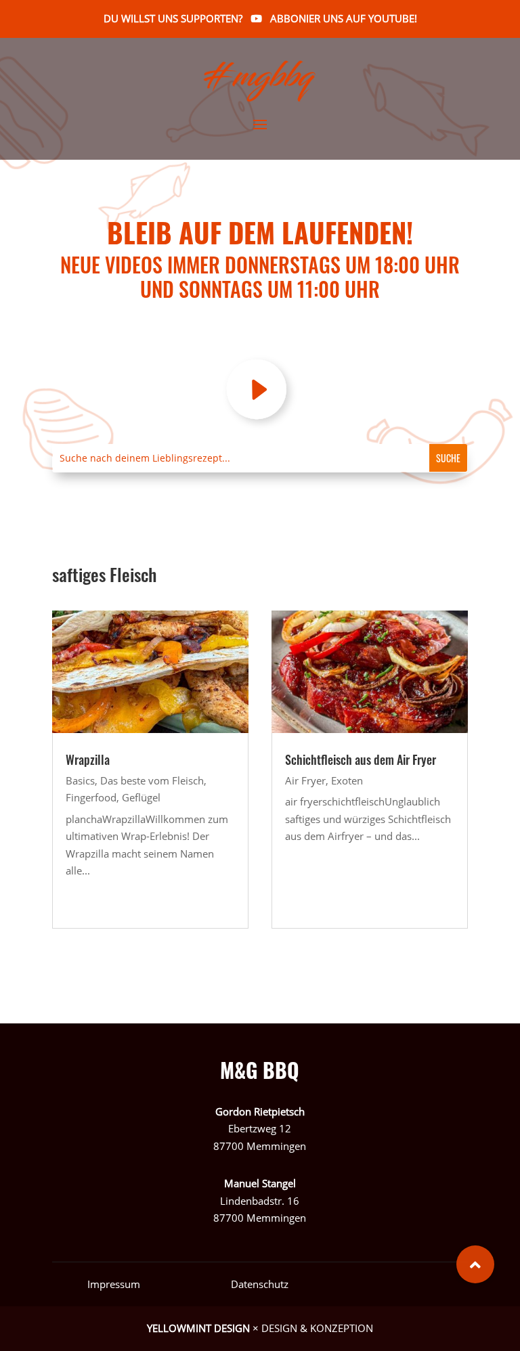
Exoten (347, 780)
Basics (80, 780)
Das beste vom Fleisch (152, 780)
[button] (475, 1264)
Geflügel (141, 797)
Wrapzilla (88, 759)
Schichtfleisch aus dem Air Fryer (360, 759)
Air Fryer (305, 780)
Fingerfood (91, 797)
